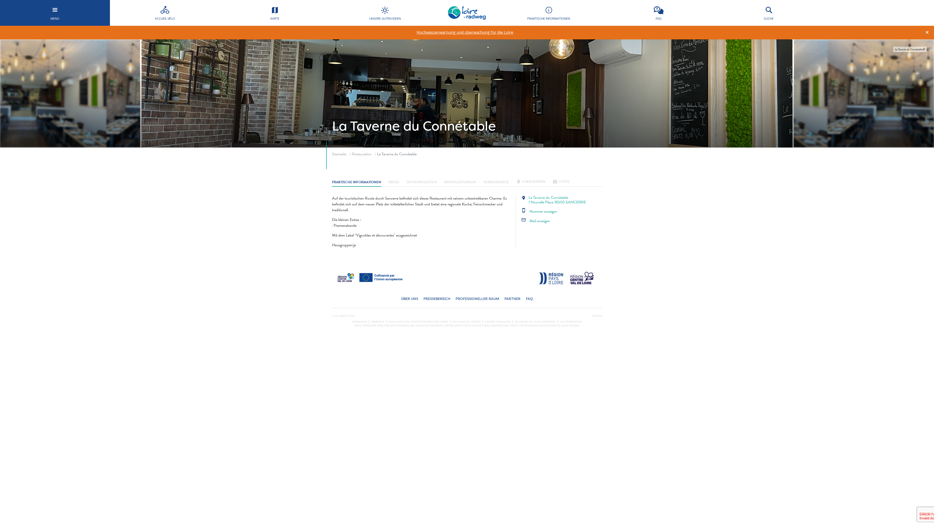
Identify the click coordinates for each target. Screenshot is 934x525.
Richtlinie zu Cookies (466, 321)
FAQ (529, 299)
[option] (465, 32)
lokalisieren (530, 182)
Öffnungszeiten (422, 182)
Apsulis (597, 316)
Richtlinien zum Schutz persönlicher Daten (418, 321)
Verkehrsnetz (496, 182)
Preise (393, 182)
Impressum (359, 321)
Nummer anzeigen (539, 211)
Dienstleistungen (460, 182)
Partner (512, 299)
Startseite (339, 154)
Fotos (561, 182)
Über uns (409, 299)
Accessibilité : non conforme (535, 321)
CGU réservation (570, 321)
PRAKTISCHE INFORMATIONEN (356, 182)
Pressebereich (436, 299)
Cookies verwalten (498, 321)
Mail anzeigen (535, 221)
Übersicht (378, 321)
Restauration (361, 154)
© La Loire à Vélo (343, 316)
